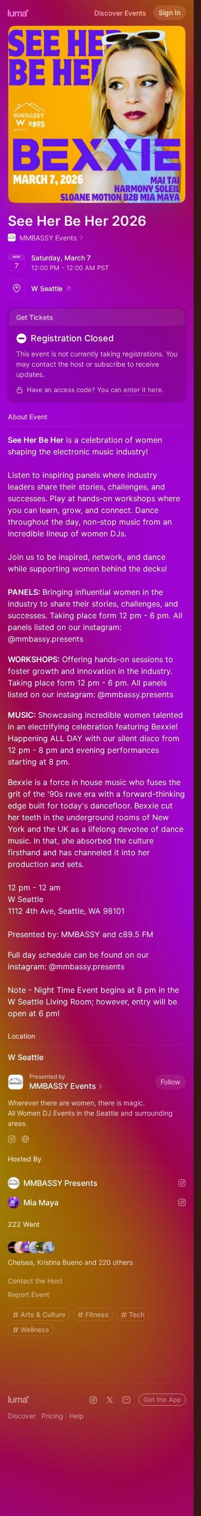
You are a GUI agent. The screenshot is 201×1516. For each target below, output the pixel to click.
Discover (22, 1416)
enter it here (142, 390)
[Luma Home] (18, 13)
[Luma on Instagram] (93, 1400)
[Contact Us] (126, 1400)
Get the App (162, 1399)
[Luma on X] (109, 1400)
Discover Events (120, 13)
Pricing (52, 1416)
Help (76, 1416)
